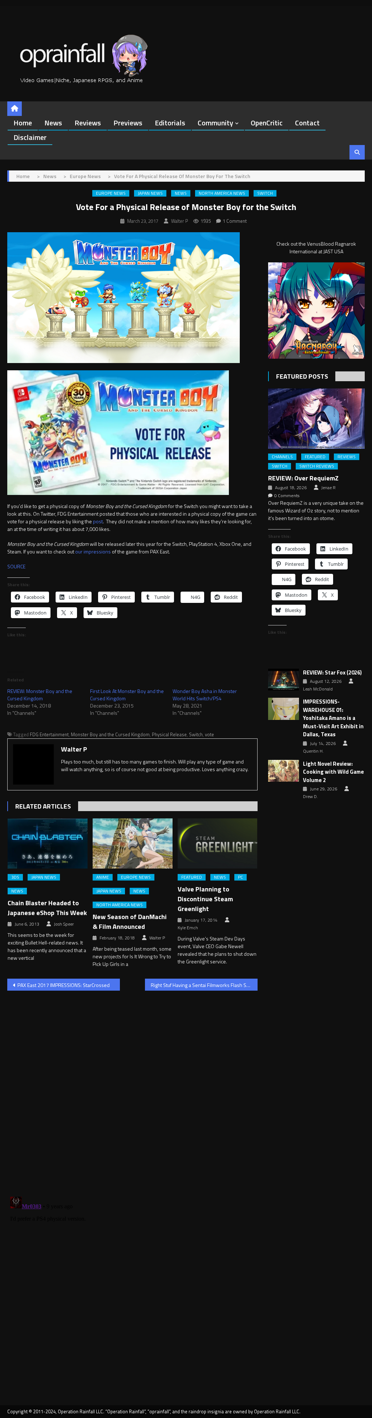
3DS (15, 877)
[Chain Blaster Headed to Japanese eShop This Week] (48, 843)
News (53, 122)
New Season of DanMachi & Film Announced (130, 921)
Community (215, 122)
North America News (222, 193)
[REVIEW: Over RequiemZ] (316, 418)
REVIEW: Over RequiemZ (303, 478)
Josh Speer (64, 924)
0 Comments (286, 495)
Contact (307, 122)
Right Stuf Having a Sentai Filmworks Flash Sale (202, 985)
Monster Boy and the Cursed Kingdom (110, 734)
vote (209, 734)
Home (22, 122)
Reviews (87, 122)
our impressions (93, 551)
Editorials (170, 122)
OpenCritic (267, 122)
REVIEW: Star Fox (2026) (332, 673)
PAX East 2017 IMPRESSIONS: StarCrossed (63, 985)
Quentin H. (313, 751)
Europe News (111, 193)
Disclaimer (29, 137)
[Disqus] (132, 1089)
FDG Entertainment (49, 734)
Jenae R (328, 487)
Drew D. (310, 796)
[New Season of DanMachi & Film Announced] (133, 843)
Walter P (179, 221)
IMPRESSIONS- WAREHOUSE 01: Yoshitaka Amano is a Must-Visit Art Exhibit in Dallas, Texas (333, 718)
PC (240, 877)
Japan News (150, 193)
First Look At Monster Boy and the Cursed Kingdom (127, 694)
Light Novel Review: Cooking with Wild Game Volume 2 (333, 772)
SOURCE (16, 566)
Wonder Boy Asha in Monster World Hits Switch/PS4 (205, 694)
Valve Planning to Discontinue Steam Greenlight (205, 899)
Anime (102, 877)
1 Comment (235, 221)
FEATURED (191, 877)
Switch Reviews (316, 466)
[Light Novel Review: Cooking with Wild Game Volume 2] (283, 771)
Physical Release (169, 734)
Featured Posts (302, 376)
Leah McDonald (318, 689)
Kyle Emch (188, 927)
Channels (282, 457)
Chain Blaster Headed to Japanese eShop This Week (47, 908)
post (98, 521)
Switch (265, 193)
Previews (127, 122)
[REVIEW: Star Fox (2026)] (283, 680)
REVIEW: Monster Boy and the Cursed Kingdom (39, 694)
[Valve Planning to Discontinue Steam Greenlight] (218, 843)
